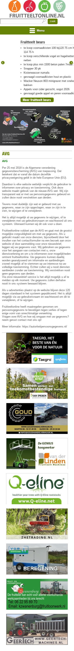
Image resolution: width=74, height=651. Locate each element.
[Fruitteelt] (37, 9)
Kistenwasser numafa (36, 72)
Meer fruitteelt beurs (37, 100)
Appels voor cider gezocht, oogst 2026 (46, 89)
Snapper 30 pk (32, 68)
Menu (40, 30)
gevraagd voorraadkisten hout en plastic (47, 76)
